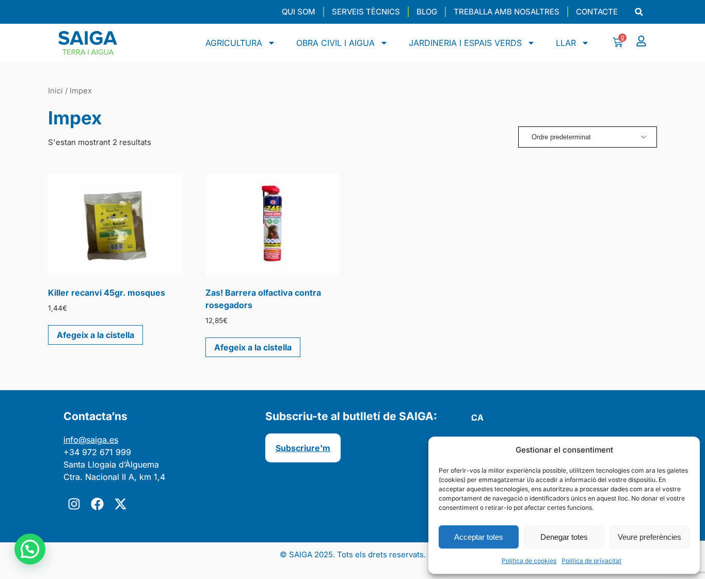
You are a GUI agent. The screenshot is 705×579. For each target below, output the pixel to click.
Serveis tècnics (366, 12)
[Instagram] (73, 503)
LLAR (566, 43)
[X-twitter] (120, 503)
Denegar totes (564, 537)
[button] (639, 12)
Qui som (298, 12)
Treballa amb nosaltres (506, 12)
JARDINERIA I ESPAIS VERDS (465, 43)
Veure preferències (649, 537)
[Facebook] (97, 503)
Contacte (597, 12)
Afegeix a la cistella (95, 335)
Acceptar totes (478, 537)
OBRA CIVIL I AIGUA (335, 43)
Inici (55, 90)
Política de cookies (529, 561)
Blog (426, 12)
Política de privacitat (591, 561)
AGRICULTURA (233, 43)
